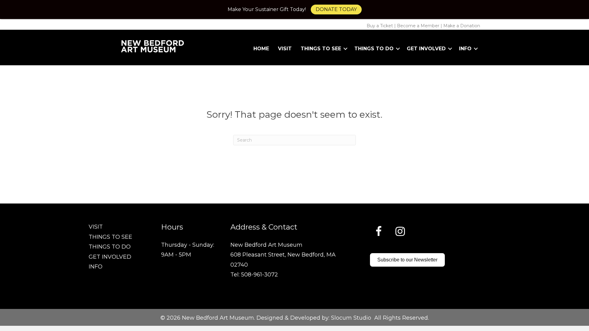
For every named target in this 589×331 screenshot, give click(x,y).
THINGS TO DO (110, 246)
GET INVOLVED (110, 256)
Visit (285, 48)
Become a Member (418, 26)
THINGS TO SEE (110, 237)
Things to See (321, 48)
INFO (95, 266)
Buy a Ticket (380, 26)
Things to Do (374, 48)
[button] (345, 48)
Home (261, 48)
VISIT (96, 226)
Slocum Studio (351, 317)
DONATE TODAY (336, 9)
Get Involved (426, 48)
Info (465, 48)
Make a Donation (461, 26)
